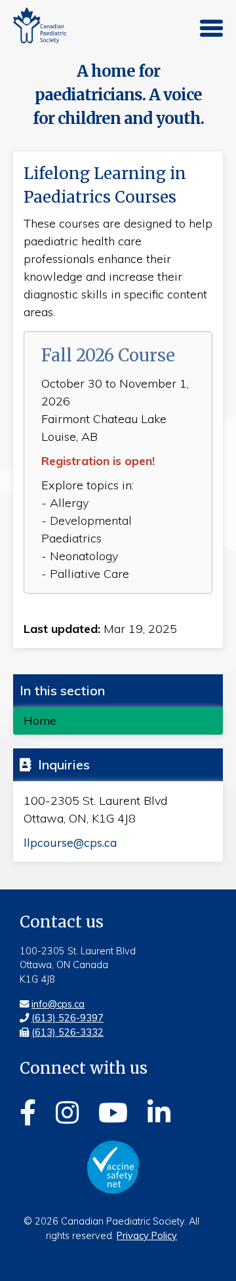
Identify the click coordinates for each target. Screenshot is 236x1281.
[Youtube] (113, 1110)
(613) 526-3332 (67, 1032)
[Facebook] (28, 1110)
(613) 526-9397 (67, 1018)
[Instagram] (67, 1110)
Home (40, 720)
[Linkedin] (159, 1110)
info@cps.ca (58, 1004)
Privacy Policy (147, 1236)
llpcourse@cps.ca (70, 842)
